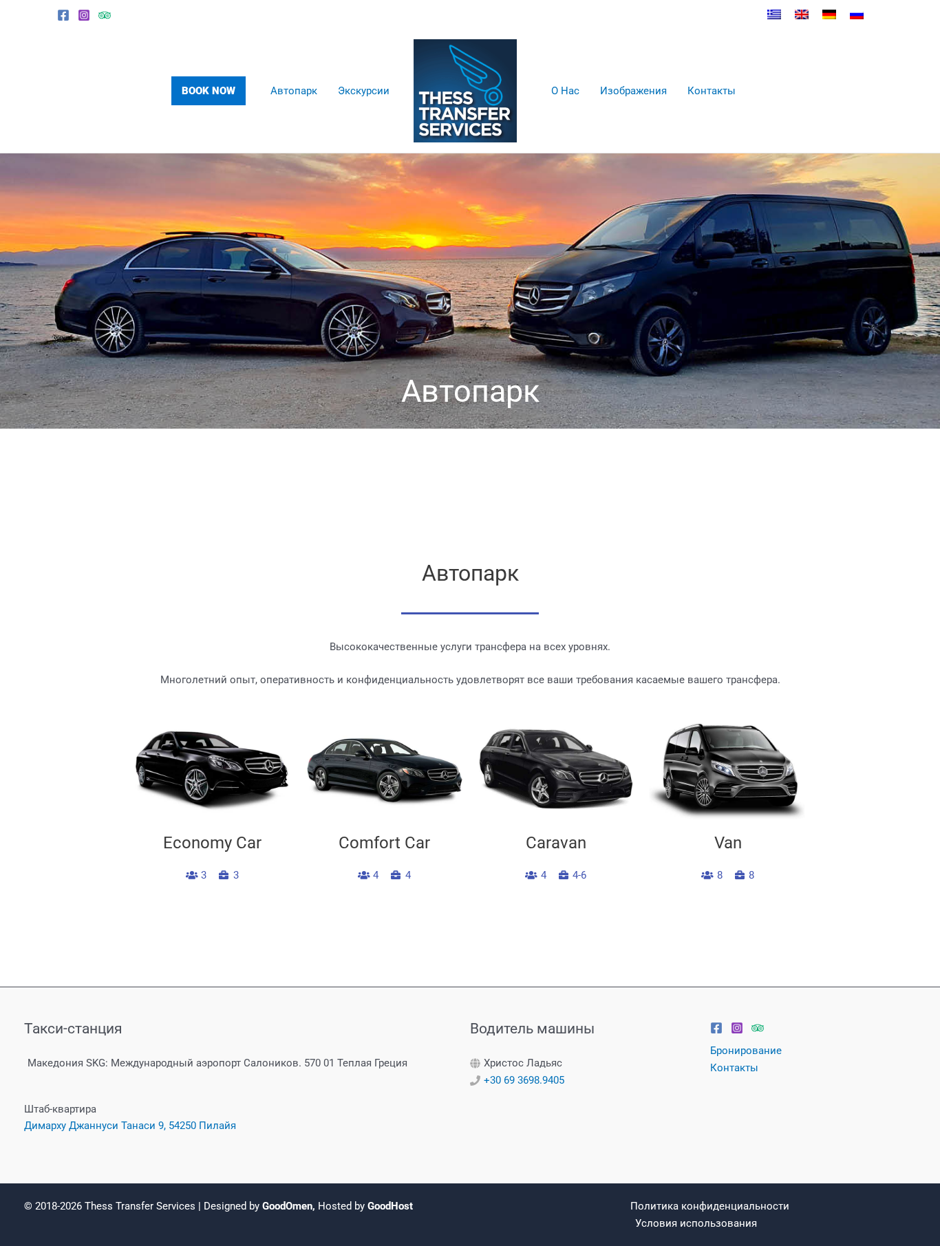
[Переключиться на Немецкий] (829, 14)
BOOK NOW (208, 91)
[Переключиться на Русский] (856, 14)
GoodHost (390, 1206)
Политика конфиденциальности (709, 1206)
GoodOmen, (288, 1206)
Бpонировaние (746, 1050)
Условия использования (696, 1223)
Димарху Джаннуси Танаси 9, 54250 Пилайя (130, 1125)
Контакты (734, 1068)
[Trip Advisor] (104, 15)
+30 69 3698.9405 (524, 1080)
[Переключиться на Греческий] (774, 14)
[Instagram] (84, 15)
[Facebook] (63, 15)
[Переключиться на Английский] (801, 14)
